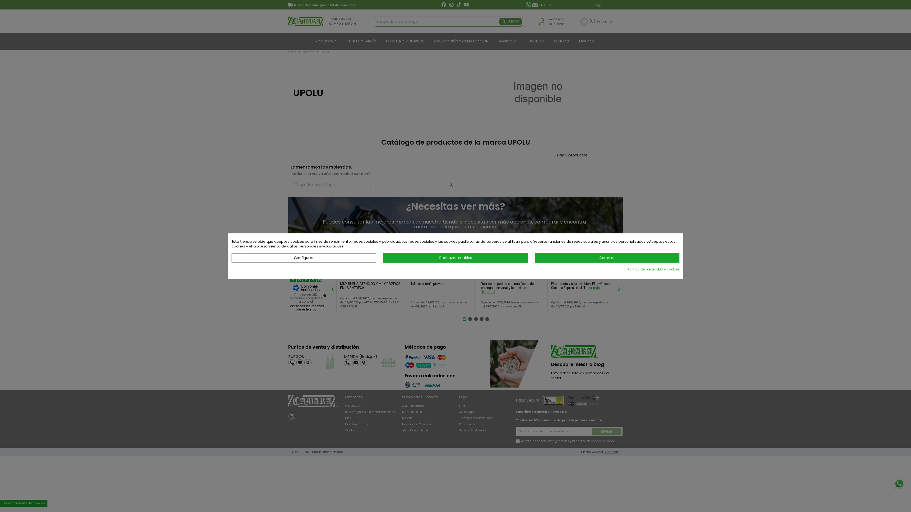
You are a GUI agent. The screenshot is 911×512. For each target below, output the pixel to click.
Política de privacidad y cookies (653, 269)
